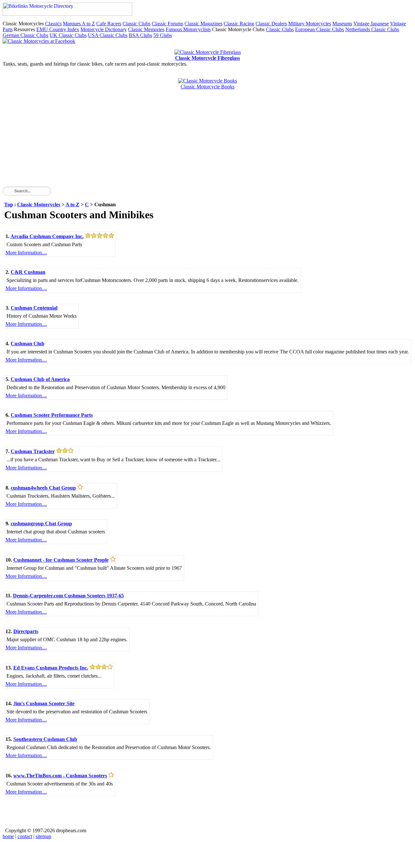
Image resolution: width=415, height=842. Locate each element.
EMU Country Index (57, 29)
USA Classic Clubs (107, 35)
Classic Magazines (203, 23)
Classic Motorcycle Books (207, 86)
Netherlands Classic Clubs (372, 29)
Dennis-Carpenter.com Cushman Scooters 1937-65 (68, 595)
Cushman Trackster (33, 451)
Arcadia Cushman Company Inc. (47, 236)
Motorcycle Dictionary (103, 29)
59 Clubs (162, 35)
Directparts (25, 631)
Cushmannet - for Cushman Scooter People (61, 560)
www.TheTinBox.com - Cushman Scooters (60, 775)
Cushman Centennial (34, 308)
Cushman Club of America (40, 379)
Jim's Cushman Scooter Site (44, 703)
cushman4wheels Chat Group (43, 488)
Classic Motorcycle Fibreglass (207, 58)
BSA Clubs (140, 35)
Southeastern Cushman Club (45, 739)
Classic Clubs (136, 23)
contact (25, 836)
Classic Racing (239, 23)
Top (8, 204)
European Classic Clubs (319, 29)
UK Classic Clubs (68, 35)
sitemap (43, 836)
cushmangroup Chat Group (41, 523)
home (8, 836)
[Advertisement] (197, 141)
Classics (53, 23)
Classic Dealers (271, 23)
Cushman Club (27, 343)
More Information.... (26, 252)
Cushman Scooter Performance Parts (52, 415)
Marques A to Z (79, 23)
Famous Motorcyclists (188, 29)
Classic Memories (146, 29)
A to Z (72, 204)
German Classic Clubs (25, 35)
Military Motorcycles (309, 23)
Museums (342, 23)
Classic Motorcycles (38, 204)
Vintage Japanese (371, 23)
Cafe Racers (108, 23)
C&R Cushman (28, 272)
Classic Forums (167, 23)
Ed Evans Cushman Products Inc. (50, 667)
